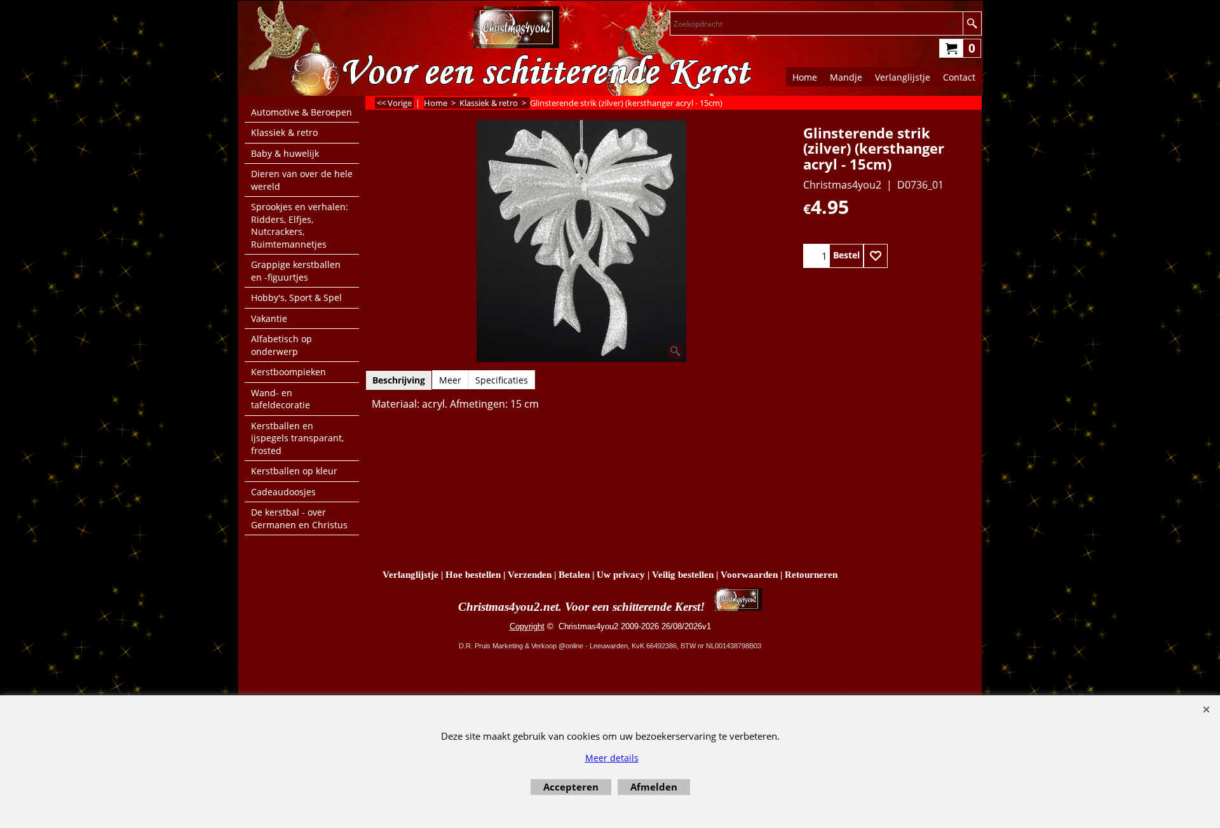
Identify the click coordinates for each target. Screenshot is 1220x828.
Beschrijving (398, 380)
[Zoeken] (972, 23)
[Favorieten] (875, 255)
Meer (450, 380)
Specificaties (501, 380)
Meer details (612, 758)
